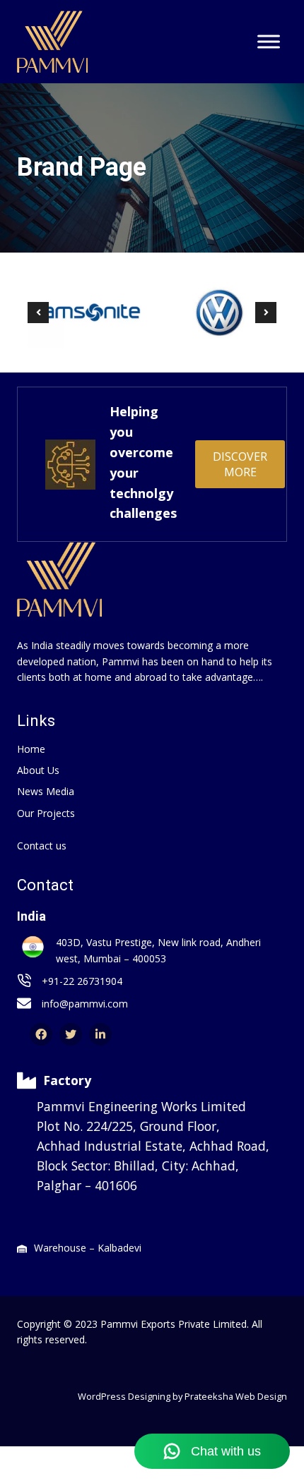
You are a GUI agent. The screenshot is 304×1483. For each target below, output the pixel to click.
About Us (38, 770)
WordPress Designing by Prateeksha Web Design (182, 1396)
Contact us (41, 845)
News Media (45, 791)
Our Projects (46, 813)
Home (31, 749)
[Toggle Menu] (268, 42)
